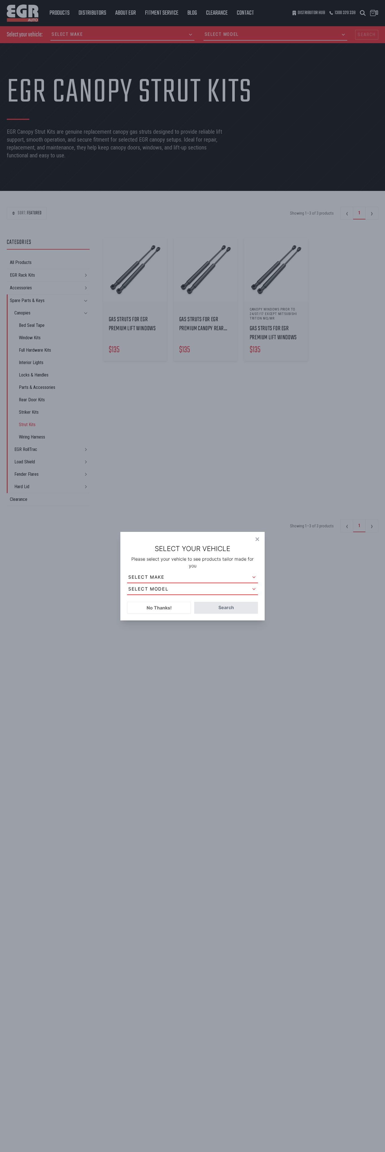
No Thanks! (159, 608)
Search (226, 607)
